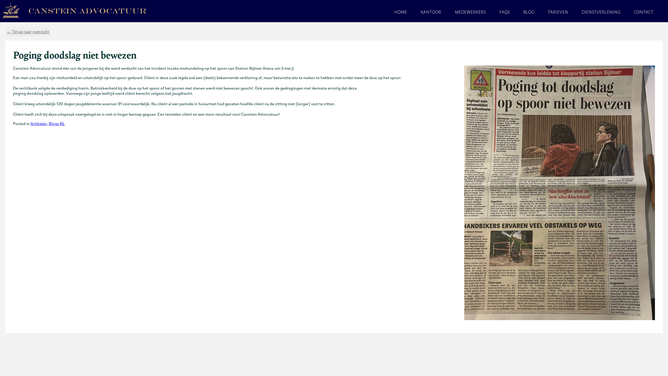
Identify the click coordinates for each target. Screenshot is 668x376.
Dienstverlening (601, 12)
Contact (643, 12)
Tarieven (558, 12)
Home (400, 12)
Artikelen (39, 123)
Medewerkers (470, 12)
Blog (528, 12)
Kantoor (431, 12)
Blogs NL (57, 123)
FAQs (504, 12)
